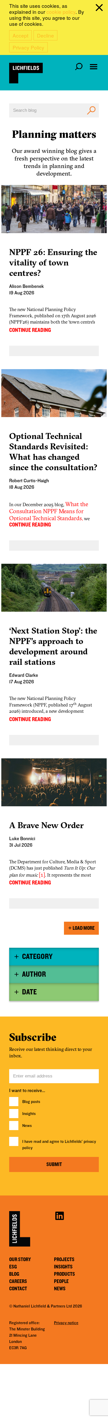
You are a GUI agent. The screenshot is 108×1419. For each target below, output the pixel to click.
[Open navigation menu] (93, 67)
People (61, 1281)
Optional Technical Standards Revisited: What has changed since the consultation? (53, 451)
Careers (18, 1281)
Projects (64, 1259)
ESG (13, 1266)
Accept (20, 35)
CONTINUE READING (30, 330)
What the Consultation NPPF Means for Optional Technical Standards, (48, 511)
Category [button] (37, 957)
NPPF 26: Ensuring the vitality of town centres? (53, 262)
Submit (54, 1164)
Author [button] (34, 974)
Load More (84, 928)
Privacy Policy (28, 47)
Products (64, 1274)
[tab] (54, 956)
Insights (29, 1114)
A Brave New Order (46, 825)
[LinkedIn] (59, 1215)
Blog (14, 1274)
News (27, 1126)
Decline (45, 35)
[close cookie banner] (100, 9)
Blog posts (31, 1102)
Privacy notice (66, 1323)
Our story (20, 1259)
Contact (18, 1288)
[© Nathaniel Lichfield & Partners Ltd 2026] (26, 73)
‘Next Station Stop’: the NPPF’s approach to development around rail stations (53, 646)
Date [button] (29, 992)
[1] (42, 874)
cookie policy (60, 11)
